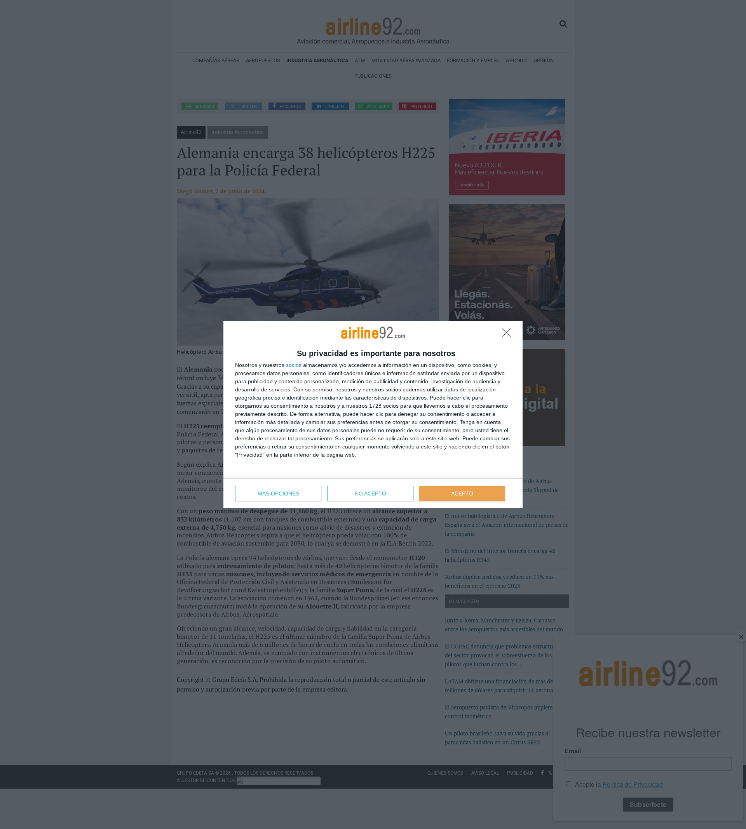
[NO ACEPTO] (508, 334)
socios (294, 365)
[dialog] (373, 414)
